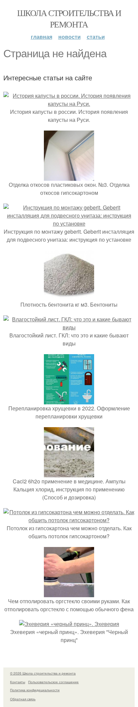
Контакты (17, 682)
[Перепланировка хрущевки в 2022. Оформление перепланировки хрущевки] (69, 400)
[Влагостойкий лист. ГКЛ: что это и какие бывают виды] (69, 327)
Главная (41, 37)
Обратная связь (23, 699)
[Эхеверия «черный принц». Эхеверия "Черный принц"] (69, 624)
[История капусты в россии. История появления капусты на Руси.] (69, 103)
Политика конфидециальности (35, 690)
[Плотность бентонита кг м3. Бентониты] (69, 296)
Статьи (96, 37)
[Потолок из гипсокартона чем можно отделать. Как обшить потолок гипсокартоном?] (69, 520)
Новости (69, 37)
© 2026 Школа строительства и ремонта (43, 673)
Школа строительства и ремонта (69, 18)
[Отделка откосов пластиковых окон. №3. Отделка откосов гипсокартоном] (69, 176)
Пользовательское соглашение (53, 682)
